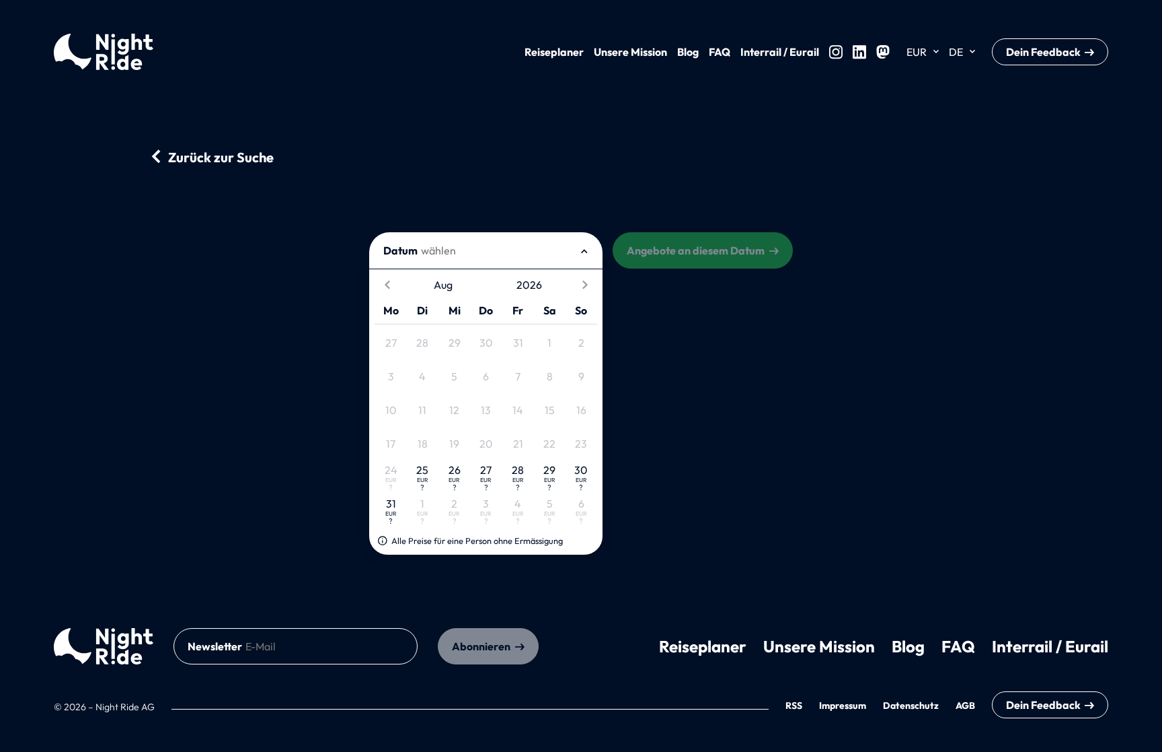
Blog (688, 52)
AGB (965, 705)
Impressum (842, 705)
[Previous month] (387, 285)
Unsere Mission (630, 52)
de (956, 52)
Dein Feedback (1043, 52)
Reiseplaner (554, 52)
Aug (443, 285)
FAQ (719, 52)
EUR (916, 52)
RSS (793, 705)
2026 (529, 285)
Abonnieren (481, 646)
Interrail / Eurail (779, 52)
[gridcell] (390, 343)
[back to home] (103, 646)
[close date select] (584, 250)
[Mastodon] (883, 52)
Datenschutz (911, 705)
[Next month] (584, 285)
